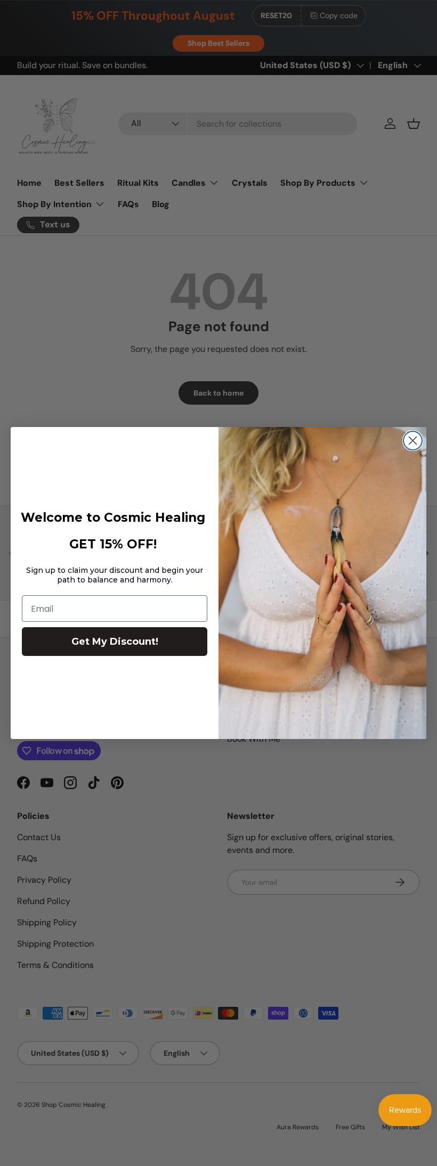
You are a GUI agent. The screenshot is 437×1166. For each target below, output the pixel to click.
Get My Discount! (114, 641)
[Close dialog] (412, 440)
